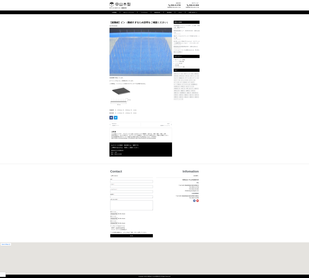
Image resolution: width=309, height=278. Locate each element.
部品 (186, 97)
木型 (176, 65)
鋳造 (197, 97)
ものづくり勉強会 (179, 78)
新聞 (188, 90)
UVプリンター (195, 75)
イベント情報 (178, 61)
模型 (177, 92)
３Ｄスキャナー (179, 67)
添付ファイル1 (113, 211)
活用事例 (183, 92)
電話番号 (112, 194)
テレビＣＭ (185, 80)
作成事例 (194, 84)
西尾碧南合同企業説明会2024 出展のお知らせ (186, 46)
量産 (191, 97)
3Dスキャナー (179, 73)
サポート (177, 80)
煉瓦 (189, 92)
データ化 (191, 82)
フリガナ (112, 184)
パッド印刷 (178, 84)
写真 (183, 86)
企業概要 (114, 12)
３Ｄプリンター (179, 99)
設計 (191, 95)
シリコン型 (177, 63)
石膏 (176, 95)
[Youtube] (197, 201)
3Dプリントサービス (128, 12)
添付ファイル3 (113, 220)
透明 (176, 97)
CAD (176, 75)
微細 (183, 90)
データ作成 (184, 82)
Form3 (182, 75)
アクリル (188, 78)
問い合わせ (190, 88)
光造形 (177, 86)
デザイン (192, 80)
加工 (183, 88)
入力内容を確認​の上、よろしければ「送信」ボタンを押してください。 (130, 232)
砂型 (181, 95)
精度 (186, 95)
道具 (181, 97)
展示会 (177, 90)
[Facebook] (194, 201)
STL (187, 75)
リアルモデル (144, 12)
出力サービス (190, 86)
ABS (196, 73)
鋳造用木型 (157, 12)
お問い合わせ (192, 12)
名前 (111, 179)
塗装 (196, 88)
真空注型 (195, 92)
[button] (111, 117)
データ (177, 82)
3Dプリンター (178, 59)
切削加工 (177, 88)
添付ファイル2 (113, 216)
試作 (197, 95)
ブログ (180, 12)
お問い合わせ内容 (114, 199)
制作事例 (169, 12)
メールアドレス (113, 189)
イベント (196, 78)
